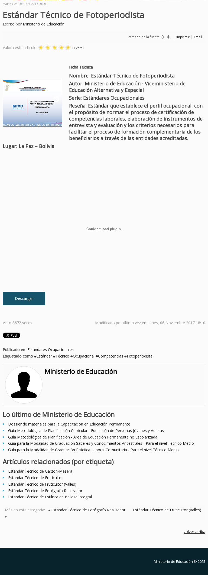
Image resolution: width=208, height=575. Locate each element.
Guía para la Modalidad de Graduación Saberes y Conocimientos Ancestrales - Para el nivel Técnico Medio (101, 443)
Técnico (62, 356)
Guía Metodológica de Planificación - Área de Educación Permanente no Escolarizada (82, 437)
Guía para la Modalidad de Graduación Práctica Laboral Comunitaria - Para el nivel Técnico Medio (93, 449)
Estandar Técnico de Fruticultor (35, 477)
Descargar (24, 298)
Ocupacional (84, 356)
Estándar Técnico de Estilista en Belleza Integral (50, 496)
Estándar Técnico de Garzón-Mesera (40, 471)
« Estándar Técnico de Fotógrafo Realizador (86, 509)
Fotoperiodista (139, 356)
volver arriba (194, 531)
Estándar (44, 356)
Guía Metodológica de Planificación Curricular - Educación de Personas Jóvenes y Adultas (86, 430)
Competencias (110, 356)
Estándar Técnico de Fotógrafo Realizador (45, 490)
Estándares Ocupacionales (50, 349)
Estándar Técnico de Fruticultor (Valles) (42, 484)
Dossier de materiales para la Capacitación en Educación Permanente (69, 424)
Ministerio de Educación (43, 24)
